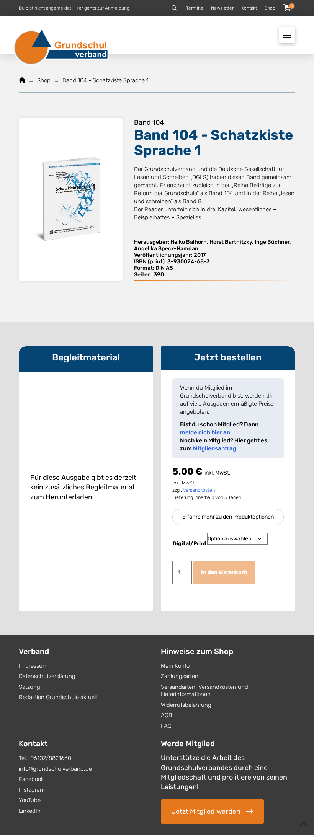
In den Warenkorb (224, 572)
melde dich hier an (205, 432)
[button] (174, 8)
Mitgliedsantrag (214, 448)
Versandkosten (199, 490)
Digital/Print (190, 543)
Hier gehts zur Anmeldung (102, 8)
